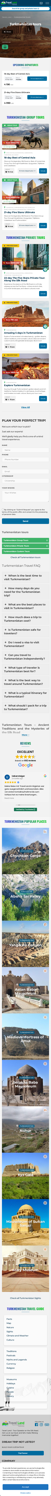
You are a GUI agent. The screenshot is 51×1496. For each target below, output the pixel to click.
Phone (5, 455)
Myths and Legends (17, 1359)
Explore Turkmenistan (17, 385)
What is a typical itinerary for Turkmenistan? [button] (25, 694)
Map (9, 1323)
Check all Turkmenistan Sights (25, 1298)
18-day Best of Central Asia (17, 74)
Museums (12, 1379)
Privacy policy (25, 1493)
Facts (9, 1319)
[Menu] (47, 3)
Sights (10, 1331)
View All (25, 407)
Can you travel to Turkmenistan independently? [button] (24, 657)
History (10, 1396)
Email (4, 467)
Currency (11, 1364)
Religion (11, 1368)
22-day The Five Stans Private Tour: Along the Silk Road (24, 279)
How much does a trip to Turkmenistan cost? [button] (22, 619)
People (10, 1392)
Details (43, 171)
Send (25, 521)
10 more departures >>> (37, 78)
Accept (25, 1487)
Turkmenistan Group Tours (25, 117)
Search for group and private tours (25, 9)
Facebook (37, 1425)
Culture (10, 1340)
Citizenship (7, 476)
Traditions (11, 1351)
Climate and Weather (17, 1336)
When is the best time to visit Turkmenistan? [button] (23, 577)
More (25, 735)
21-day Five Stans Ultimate (17, 92)
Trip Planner (22, 1453)
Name (4, 445)
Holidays (11, 1383)
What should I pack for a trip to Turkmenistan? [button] (25, 707)
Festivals (11, 1355)
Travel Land (7, 17)
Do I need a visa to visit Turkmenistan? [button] (21, 644)
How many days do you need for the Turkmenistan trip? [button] (22, 592)
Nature (10, 1327)
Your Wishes (8, 488)
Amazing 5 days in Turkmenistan (23, 332)
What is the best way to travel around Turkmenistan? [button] (23, 682)
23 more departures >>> (37, 97)
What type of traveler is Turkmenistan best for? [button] (22, 669)
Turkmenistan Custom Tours (17, 551)
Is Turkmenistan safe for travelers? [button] (22, 631)
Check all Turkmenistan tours (25, 557)
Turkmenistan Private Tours (25, 237)
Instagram (42, 1425)
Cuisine (10, 1388)
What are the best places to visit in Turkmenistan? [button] (25, 606)
